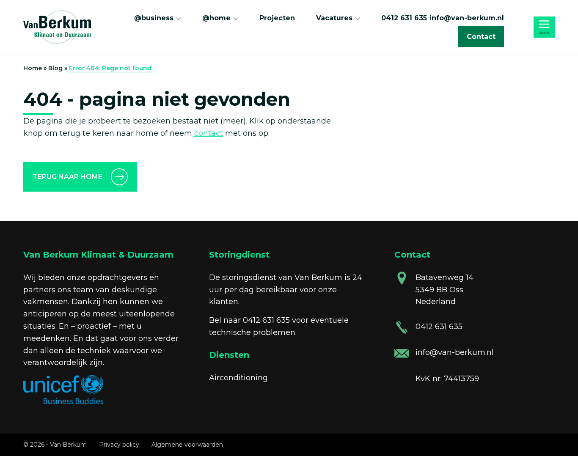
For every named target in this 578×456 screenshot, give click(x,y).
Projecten (277, 18)
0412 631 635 (404, 18)
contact (208, 133)
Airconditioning (238, 377)
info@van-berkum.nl (466, 18)
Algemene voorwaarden (187, 444)
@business (153, 18)
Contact (481, 37)
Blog (55, 68)
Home (32, 68)
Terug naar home (67, 177)
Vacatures (334, 18)
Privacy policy (119, 444)
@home (216, 18)
